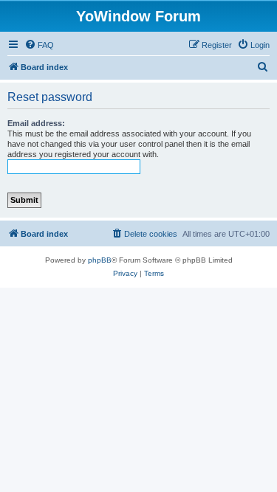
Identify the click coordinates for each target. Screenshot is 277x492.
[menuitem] (39, 45)
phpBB (100, 260)
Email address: (36, 123)
